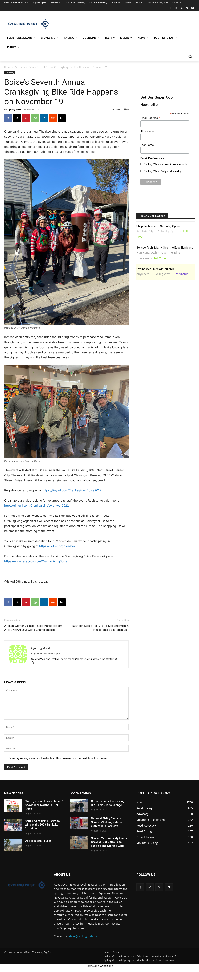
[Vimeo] (187, 8)
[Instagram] (176, 8)
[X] (182, 8)
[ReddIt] (53, 118)
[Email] (62, 118)
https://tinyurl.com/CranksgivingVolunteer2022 (36, 505)
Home (7, 67)
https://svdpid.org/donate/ (57, 546)
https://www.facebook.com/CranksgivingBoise (36, 561)
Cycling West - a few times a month (165, 164)
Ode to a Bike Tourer (38, 840)
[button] (190, 56)
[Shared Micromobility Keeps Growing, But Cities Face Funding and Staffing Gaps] (79, 842)
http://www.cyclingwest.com (45, 653)
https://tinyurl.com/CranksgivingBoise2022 (72, 490)
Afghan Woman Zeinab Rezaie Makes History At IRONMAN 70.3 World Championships (33, 628)
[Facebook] (171, 8)
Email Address (150, 118)
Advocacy (20, 67)
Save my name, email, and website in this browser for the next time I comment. (58, 758)
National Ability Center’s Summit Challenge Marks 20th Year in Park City (106, 822)
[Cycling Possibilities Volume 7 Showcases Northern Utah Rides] (13, 805)
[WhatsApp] (35, 118)
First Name (147, 131)
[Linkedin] (44, 118)
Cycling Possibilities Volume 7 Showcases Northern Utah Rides (44, 805)
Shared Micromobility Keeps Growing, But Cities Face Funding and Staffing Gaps (109, 842)
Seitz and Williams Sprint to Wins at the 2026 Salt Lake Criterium (42, 824)
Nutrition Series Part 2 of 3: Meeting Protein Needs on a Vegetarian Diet (100, 628)
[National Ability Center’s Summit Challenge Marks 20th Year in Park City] (79, 823)
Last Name (147, 144)
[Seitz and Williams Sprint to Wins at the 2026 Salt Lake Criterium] (13, 825)
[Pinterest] (26, 118)
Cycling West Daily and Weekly (163, 171)
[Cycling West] (27, 23)
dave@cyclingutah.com (84, 936)
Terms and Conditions (99, 965)
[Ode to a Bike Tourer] (13, 845)
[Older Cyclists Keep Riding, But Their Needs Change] (79, 805)
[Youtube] (192, 8)
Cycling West (14, 109)
